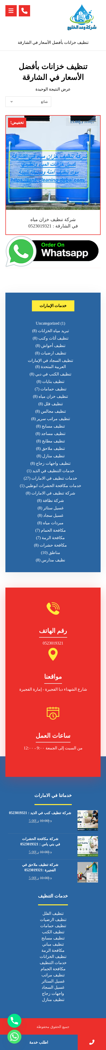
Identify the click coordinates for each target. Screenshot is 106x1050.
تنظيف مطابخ (53, 441)
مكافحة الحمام (53, 530)
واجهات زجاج (53, 993)
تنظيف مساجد (53, 433)
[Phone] (14, 1021)
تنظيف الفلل (53, 913)
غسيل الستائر (53, 981)
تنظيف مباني (53, 944)
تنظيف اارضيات (53, 919)
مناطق (54, 552)
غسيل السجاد (53, 987)
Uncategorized (47, 323)
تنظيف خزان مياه (53, 396)
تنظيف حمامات (53, 389)
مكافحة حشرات (53, 545)
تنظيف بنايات (53, 381)
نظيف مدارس (53, 560)
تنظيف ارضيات (53, 353)
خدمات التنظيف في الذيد (53, 471)
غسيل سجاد (53, 515)
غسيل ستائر (53, 508)
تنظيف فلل (53, 404)
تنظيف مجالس (53, 411)
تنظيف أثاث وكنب (53, 338)
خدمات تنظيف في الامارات (54, 478)
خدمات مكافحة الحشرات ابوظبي (53, 485)
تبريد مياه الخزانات (53, 331)
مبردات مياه (53, 523)
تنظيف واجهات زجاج (53, 463)
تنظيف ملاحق (53, 448)
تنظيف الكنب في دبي (53, 374)
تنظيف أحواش (53, 345)
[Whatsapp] (14, 1037)
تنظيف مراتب (53, 975)
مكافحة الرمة (53, 538)
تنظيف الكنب (53, 932)
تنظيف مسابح (53, 426)
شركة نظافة (53, 500)
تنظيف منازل (53, 456)
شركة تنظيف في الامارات (53, 493)
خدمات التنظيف (53, 962)
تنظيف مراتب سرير (53, 419)
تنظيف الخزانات (53, 956)
